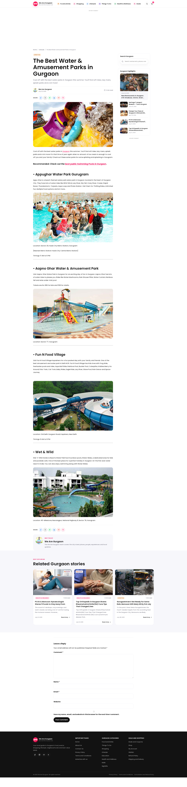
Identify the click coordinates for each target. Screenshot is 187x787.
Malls (103, 763)
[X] (45, 98)
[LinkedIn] (54, 98)
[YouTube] (44, 755)
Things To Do (106, 745)
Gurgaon (66, 151)
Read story (64, 617)
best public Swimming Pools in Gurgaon (85, 163)
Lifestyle (41, 50)
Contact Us (79, 749)
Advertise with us (81, 759)
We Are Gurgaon (45, 89)
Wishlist (131, 752)
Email (57, 692)
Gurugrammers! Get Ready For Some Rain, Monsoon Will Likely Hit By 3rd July (134, 603)
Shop (130, 745)
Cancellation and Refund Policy (144, 774)
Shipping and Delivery (136, 759)
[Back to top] (103, 783)
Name (57, 682)
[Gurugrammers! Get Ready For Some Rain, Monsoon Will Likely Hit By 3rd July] (134, 582)
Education (105, 756)
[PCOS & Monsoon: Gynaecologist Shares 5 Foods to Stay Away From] (52, 582)
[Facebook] (41, 98)
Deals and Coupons (136, 742)
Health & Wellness (42, 598)
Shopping (105, 749)
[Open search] (147, 4)
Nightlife (105, 766)
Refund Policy (133, 756)
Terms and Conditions (83, 756)
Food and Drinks (107, 742)
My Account (133, 749)
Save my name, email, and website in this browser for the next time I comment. (86, 714)
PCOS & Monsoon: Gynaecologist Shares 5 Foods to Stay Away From (50, 603)
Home (35, 50)
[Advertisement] (93, 28)
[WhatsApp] (50, 98)
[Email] (58, 98)
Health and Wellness (109, 759)
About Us (78, 745)
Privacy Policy (80, 752)
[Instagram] (39, 755)
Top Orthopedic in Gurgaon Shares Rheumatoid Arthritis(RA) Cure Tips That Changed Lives (91, 604)
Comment (58, 652)
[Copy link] (63, 98)
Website (57, 702)
